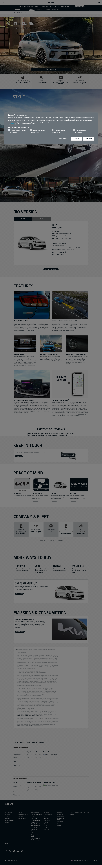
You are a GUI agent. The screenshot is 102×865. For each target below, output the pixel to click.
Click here (11, 123)
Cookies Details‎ (13, 132)
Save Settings (63, 138)
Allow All (76, 138)
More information (13, 124)
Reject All (89, 138)
